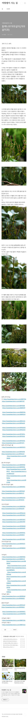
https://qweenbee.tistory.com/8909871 (13, 535)
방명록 (8, 9)
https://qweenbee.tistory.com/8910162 (13, 436)
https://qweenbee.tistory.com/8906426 (13, 513)
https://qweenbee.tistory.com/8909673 (13, 543)
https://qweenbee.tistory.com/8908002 (13, 598)
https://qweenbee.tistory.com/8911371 (13, 443)
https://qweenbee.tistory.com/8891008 (13, 405)
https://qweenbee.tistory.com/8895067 (13, 491)
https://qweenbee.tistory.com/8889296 (13, 506)
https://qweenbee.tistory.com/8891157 (13, 401)
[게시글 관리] (9, 630)
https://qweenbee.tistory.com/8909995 (14, 614)
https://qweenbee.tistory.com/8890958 (13, 467)
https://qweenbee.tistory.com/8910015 (13, 500)
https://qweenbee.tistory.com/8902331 (13, 497)
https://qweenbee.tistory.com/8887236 (13, 620)
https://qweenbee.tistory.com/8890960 (13, 465)
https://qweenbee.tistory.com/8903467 (13, 605)
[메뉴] (25, 3)
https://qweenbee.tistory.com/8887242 (13, 624)
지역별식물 (5, 636)
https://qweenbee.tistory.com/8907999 (13, 522)
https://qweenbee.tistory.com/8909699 (13, 528)
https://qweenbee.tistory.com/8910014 (13, 434)
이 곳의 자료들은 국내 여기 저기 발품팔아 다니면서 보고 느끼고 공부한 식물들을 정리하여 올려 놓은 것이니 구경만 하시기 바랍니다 (11, 694)
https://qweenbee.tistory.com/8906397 (13, 508)
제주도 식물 (12, 636)
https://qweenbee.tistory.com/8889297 (13, 408)
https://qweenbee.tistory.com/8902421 (13, 454)
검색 (21, 3)
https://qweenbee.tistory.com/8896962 (13, 486)
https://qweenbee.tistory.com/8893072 (13, 447)
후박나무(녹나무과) (8, 647)
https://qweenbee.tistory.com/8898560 (13, 596)
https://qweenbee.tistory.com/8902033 (13, 427)
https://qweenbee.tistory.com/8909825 (13, 607)
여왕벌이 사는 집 (10, 3)
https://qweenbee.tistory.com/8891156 (15, 399)
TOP (25, 715)
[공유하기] (7, 630)
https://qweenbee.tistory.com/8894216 (13, 421)
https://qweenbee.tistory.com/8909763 (13, 532)
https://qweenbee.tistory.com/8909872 (13, 611)
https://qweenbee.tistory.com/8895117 (13, 493)
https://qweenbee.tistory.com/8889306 (13, 557)
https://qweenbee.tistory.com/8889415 (13, 559)
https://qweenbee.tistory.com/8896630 (13, 423)
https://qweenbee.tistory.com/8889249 (13, 414)
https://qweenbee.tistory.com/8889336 (13, 412)
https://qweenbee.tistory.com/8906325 (13, 430)
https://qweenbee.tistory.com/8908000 (13, 526)
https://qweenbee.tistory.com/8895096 (13, 451)
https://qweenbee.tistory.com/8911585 (13, 539)
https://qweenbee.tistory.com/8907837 (13, 515)
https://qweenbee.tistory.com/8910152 (13, 440)
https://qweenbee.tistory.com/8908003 (13, 548)
